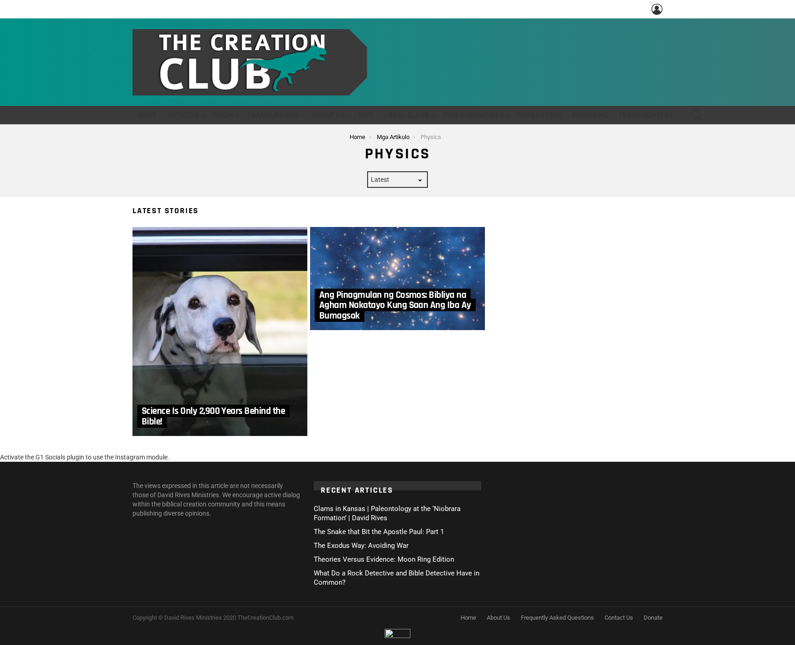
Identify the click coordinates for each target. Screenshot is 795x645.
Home (146, 115)
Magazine (590, 115)
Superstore (540, 115)
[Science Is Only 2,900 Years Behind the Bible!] (219, 331)
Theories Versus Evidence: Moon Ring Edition (384, 559)
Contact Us (619, 617)
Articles (183, 115)
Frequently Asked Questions (557, 617)
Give (366, 115)
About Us (328, 115)
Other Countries (473, 115)
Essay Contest (645, 115)
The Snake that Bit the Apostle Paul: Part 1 (379, 532)
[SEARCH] (696, 115)
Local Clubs (406, 115)
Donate (653, 617)
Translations (273, 115)
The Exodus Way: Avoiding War (361, 545)
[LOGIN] (656, 9)
